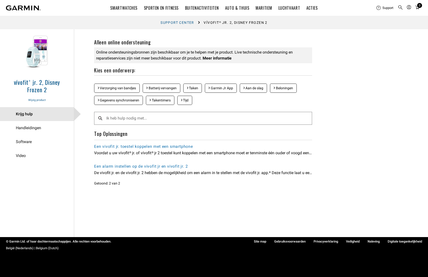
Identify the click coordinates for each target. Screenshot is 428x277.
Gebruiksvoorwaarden (290, 241)
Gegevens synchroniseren (119, 100)
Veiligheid (353, 241)
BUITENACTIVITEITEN (202, 8)
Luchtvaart (289, 8)
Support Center (177, 23)
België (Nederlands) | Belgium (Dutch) (32, 248)
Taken (193, 88)
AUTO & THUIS (237, 8)
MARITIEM (264, 8)
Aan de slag (254, 88)
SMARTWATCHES (123, 8)
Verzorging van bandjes (117, 88)
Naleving (374, 241)
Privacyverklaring (326, 241)
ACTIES (312, 8)
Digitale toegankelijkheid (405, 241)
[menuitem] (385, 8)
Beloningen (284, 88)
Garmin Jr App (221, 88)
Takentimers (161, 100)
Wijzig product (37, 100)
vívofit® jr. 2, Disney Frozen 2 (37, 86)
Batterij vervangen (162, 88)
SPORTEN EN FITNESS (161, 8)
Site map (260, 241)
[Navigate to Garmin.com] (23, 8)
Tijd (185, 100)
